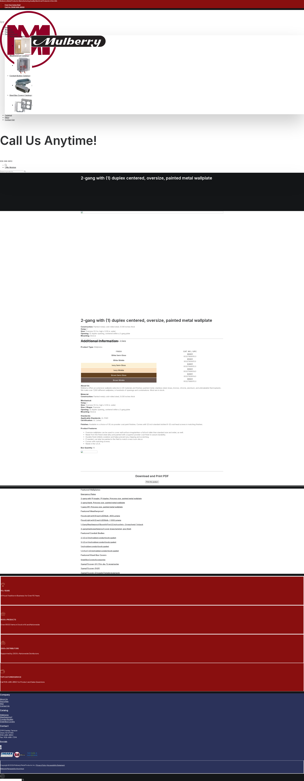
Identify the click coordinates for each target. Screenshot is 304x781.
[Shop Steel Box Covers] (23, 105)
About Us (8, 30)
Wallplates (94, 341)
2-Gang (123, 341)
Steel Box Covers (7, 721)
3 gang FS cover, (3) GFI (90, 568)
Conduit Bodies (6, 719)
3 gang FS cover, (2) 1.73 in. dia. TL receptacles (100, 564)
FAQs (7, 118)
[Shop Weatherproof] (23, 66)
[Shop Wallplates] (23, 46)
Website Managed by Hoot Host (12, 769)
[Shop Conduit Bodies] (23, 85)
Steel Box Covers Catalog (20, 95)
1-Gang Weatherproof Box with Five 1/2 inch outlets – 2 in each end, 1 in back (112, 524)
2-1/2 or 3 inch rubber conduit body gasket (98, 538)
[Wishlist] (3, 22)
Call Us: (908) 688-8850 (14, 7)
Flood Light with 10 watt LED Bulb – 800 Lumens (100, 516)
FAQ (2, 703)
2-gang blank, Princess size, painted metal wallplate (103, 503)
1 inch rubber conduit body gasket (95, 546)
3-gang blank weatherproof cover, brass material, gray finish (106, 529)
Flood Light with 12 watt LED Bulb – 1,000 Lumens (101, 520)
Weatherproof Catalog (19, 56)
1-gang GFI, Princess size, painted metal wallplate (102, 507)
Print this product (152, 482)
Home (7, 27)
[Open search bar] (1, 22)
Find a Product (11, 34)
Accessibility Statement (56, 765)
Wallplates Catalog (17, 36)
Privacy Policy (41, 765)
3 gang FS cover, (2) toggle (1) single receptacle (100, 573)
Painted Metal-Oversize (109, 341)
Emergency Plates (88, 494)
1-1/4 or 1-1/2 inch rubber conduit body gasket (100, 551)
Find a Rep (9, 32)
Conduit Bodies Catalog (19, 76)
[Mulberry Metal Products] (152, 16)
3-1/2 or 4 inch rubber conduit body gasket (98, 542)
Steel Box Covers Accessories (93, 560)
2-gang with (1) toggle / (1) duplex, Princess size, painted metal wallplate (111, 498)
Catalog (8, 115)
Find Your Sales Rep (12, 5)
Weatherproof (6, 717)
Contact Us (9, 120)
